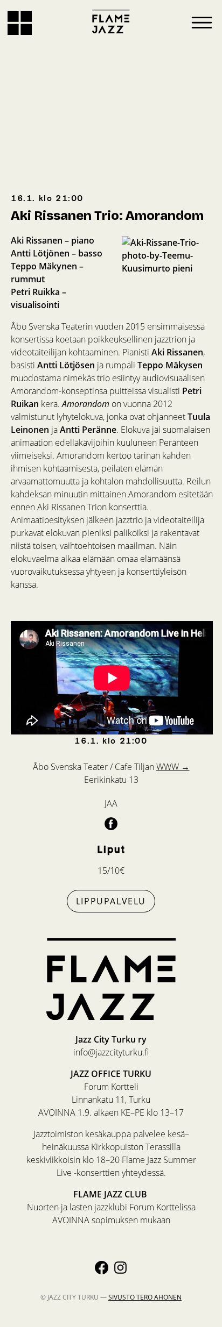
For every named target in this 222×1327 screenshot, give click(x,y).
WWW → (173, 766)
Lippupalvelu (111, 901)
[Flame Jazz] (111, 21)
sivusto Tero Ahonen (145, 1297)
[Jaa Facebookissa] (111, 823)
